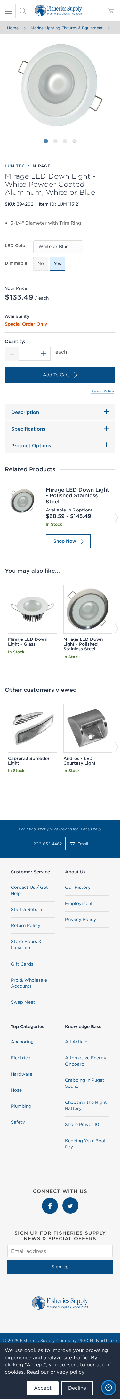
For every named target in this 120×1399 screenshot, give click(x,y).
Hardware (21, 1074)
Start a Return (26, 909)
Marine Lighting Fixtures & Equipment (66, 27)
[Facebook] (50, 1201)
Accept (43, 1388)
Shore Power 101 (83, 1124)
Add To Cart (56, 375)
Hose (16, 1090)
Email (82, 843)
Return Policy (102, 391)
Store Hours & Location (26, 944)
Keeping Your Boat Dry (85, 1144)
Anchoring (22, 1041)
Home (12, 27)
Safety (18, 1122)
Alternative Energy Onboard (85, 1061)
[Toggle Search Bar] (23, 11)
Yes (57, 263)
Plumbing (21, 1106)
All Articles (77, 1041)
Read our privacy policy (55, 1372)
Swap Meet (23, 1002)
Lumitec (15, 166)
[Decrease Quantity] (12, 354)
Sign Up (60, 1267)
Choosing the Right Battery (86, 1105)
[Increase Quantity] (43, 354)
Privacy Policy (80, 919)
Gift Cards (22, 964)
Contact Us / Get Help (29, 890)
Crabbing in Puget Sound (84, 1083)
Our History (78, 887)
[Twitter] (70, 1201)
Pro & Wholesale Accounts (29, 983)
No (40, 263)
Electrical (21, 1057)
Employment (79, 903)
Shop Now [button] (64, 541)
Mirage (42, 166)
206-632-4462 (48, 843)
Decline (77, 1388)
